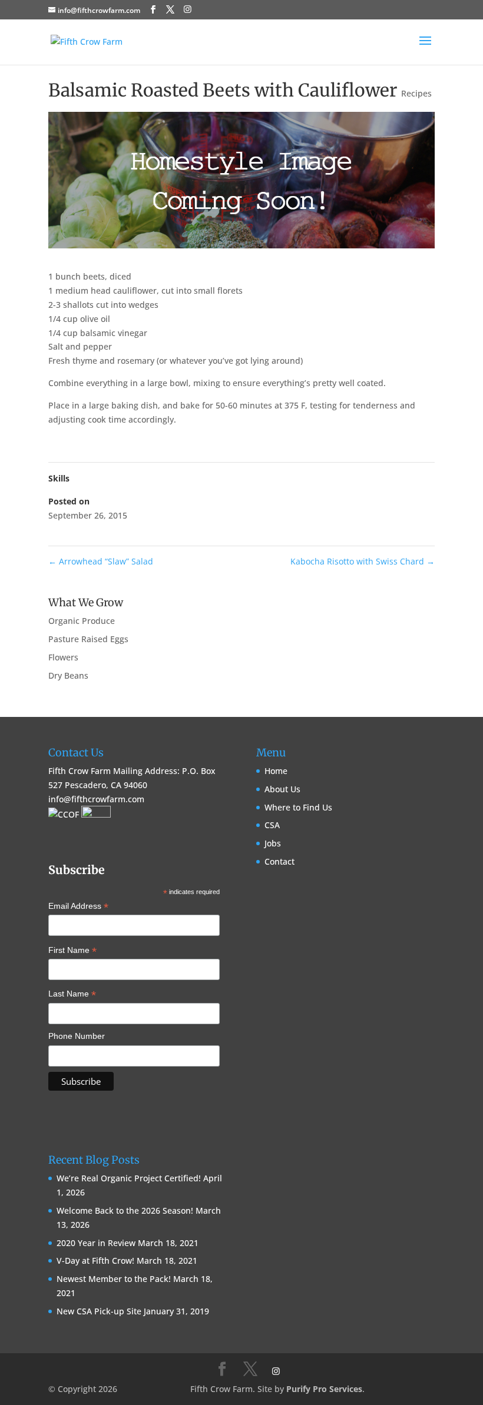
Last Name (72, 994)
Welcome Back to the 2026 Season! (125, 1210)
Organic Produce (81, 620)
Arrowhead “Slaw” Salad (100, 561)
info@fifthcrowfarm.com (96, 799)
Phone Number (76, 1036)
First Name (72, 951)
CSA (272, 825)
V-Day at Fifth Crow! (95, 1260)
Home (275, 770)
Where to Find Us (298, 807)
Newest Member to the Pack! (114, 1278)
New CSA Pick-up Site (99, 1311)
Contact (279, 861)
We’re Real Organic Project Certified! (129, 1178)
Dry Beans (68, 675)
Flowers (63, 657)
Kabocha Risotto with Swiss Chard (362, 561)
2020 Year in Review (96, 1242)
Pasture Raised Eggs (88, 639)
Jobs (272, 843)
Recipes (416, 93)
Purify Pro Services (324, 1388)
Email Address (78, 907)
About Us (282, 789)
